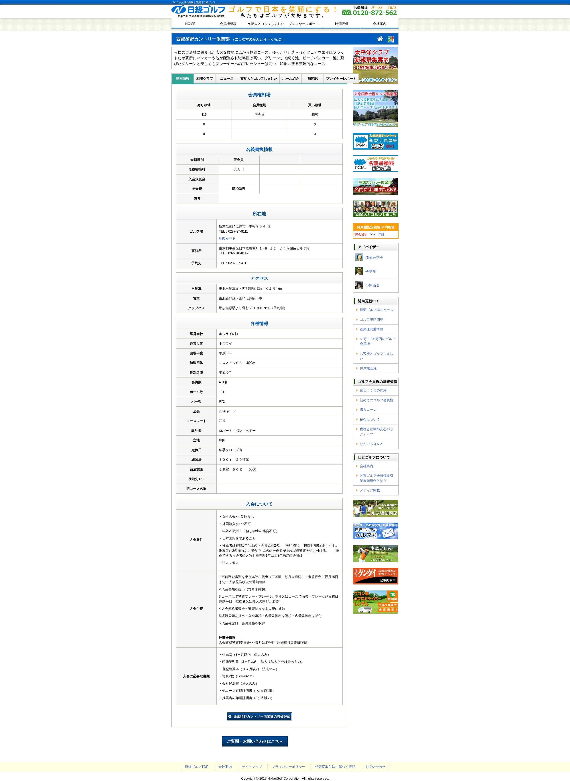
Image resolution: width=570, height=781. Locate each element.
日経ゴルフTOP (196, 767)
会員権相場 (228, 24)
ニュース (227, 78)
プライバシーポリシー (288, 767)
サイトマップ (252, 767)
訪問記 (313, 78)
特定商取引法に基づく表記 (335, 767)
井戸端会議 (368, 368)
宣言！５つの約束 (373, 390)
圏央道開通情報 (371, 329)
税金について (370, 419)
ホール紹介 (290, 78)
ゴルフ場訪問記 (371, 319)
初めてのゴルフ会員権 (376, 400)
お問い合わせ (375, 767)
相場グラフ (204, 78)
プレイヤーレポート (304, 24)
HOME (190, 24)
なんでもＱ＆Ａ (371, 444)
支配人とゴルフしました (266, 24)
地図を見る (227, 238)
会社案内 (379, 24)
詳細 (381, 234)
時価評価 (341, 24)
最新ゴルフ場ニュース (376, 310)
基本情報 (182, 78)
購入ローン (368, 410)
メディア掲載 (370, 490)
